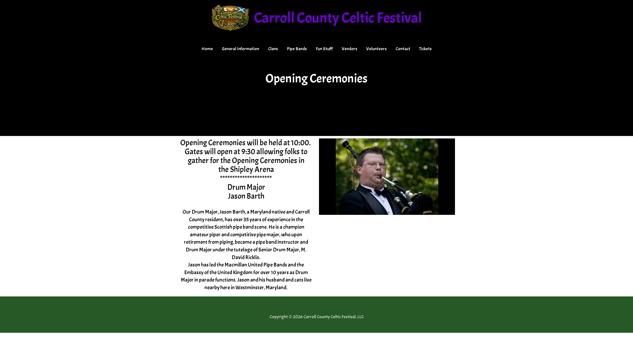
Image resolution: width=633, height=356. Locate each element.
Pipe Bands (297, 49)
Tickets (425, 49)
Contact (403, 49)
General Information (240, 49)
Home (207, 49)
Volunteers (376, 49)
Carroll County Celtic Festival (338, 17)
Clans (273, 49)
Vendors (349, 49)
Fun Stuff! (324, 49)
